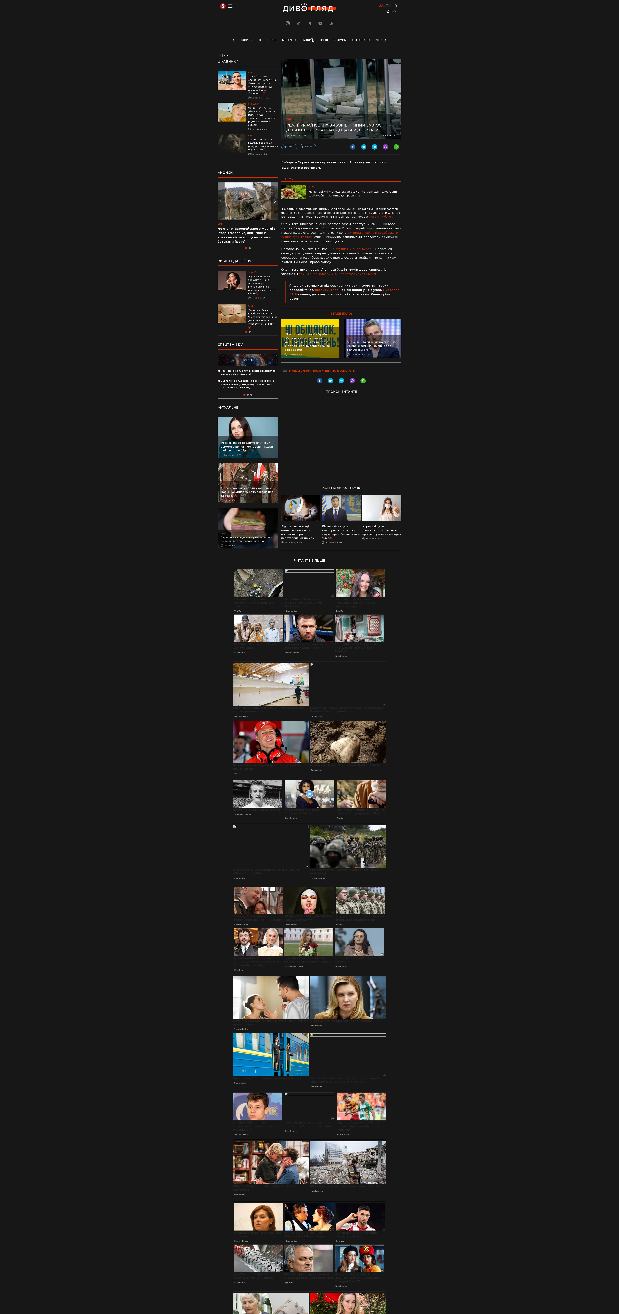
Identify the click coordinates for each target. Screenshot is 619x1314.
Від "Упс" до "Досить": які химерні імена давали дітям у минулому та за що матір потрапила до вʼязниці (247, 382)
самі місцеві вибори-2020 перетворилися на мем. (338, 274)
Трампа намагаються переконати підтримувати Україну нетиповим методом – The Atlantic (261, 313)
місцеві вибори (300, 370)
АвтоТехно (361, 40)
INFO (378, 40)
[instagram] (287, 23)
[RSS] (332, 23)
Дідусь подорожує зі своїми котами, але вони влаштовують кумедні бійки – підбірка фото (244, 233)
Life (260, 40)
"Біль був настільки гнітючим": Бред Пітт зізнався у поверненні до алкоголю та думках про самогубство (262, 283)
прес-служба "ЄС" (381, 216)
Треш (323, 40)
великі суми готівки (297, 237)
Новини (246, 40)
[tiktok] (298, 23)
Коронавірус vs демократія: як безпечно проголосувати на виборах (381, 530)
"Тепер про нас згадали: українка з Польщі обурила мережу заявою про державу (247, 490)
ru (388, 6)
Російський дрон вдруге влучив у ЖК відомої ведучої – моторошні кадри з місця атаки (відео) (247, 444)
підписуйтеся (326, 290)
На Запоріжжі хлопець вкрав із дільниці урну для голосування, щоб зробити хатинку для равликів (354, 193)
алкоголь (347, 370)
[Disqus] (341, 442)
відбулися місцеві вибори (353, 249)
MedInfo (289, 40)
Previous (234, 40)
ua (381, 6)
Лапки (306, 40)
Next (385, 40)
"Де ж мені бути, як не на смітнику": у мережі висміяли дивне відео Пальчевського (372, 346)
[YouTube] (321, 23)
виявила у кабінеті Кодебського (373, 232)
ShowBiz (340, 40)
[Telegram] (309, 23)
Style (272, 40)
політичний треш (326, 370)
